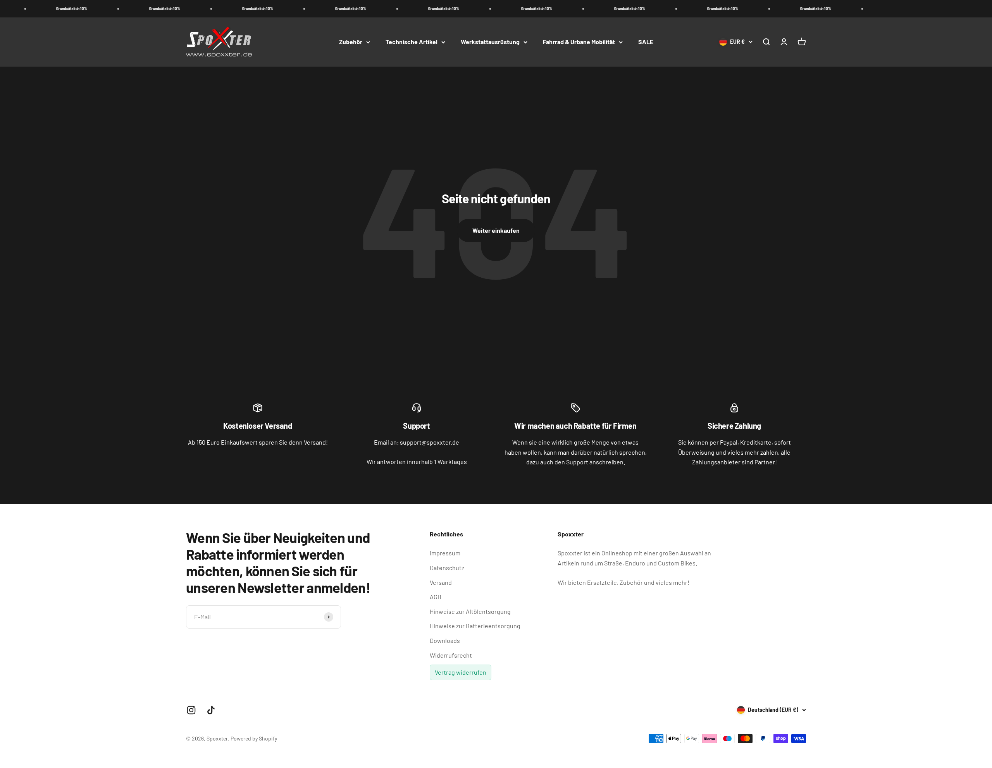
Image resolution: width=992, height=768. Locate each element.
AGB (435, 596)
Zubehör (350, 41)
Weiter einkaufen (496, 230)
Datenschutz (447, 567)
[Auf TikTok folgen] (211, 710)
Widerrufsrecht (451, 655)
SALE (645, 41)
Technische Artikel (411, 41)
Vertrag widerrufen (460, 672)
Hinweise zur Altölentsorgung (470, 611)
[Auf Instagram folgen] (191, 710)
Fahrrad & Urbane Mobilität (579, 41)
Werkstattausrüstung (490, 41)
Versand (441, 582)
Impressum (445, 553)
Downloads (445, 640)
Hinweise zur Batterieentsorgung (475, 625)
